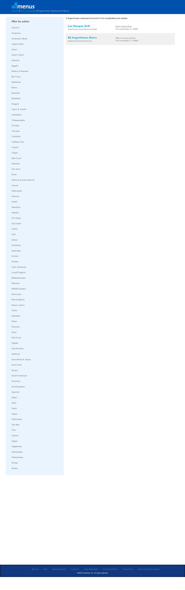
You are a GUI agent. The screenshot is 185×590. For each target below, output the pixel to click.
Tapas (14, 413)
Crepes (15, 147)
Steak (14, 397)
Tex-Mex (16, 424)
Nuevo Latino (18, 304)
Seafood (16, 353)
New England (18, 299)
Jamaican (16, 245)
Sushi (14, 408)
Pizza (14, 332)
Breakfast (16, 98)
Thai (14, 429)
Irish (14, 234)
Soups (15, 370)
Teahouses (17, 419)
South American (19, 375)
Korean (15, 255)
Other (14, 310)
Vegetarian (17, 446)
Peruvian (16, 326)
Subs (14, 402)
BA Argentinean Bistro (82, 37)
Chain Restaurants (91, 569)
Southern (16, 381)
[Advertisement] (27, 520)
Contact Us (75, 569)
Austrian (16, 60)
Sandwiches (17, 348)
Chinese (16, 130)
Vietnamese (17, 457)
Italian (15, 239)
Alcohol (15, 27)
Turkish (15, 435)
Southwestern (18, 386)
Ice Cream (16, 223)
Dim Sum (16, 168)
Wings (15, 462)
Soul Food (17, 364)
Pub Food (16, 337)
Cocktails (16, 136)
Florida (15, 11)
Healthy (15, 212)
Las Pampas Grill (79, 26)
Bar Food (16, 76)
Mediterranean (19, 277)
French (15, 185)
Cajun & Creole (19, 109)
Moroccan (16, 294)
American (16, 33)
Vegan (15, 440)
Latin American (19, 266)
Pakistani (16, 315)
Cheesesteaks (18, 120)
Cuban (15, 152)
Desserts (16, 163)
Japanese (16, 250)
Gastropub (17, 190)
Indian (15, 228)
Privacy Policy (127, 569)
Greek (14, 201)
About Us (35, 569)
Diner (14, 174)
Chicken (16, 125)
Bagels (15, 65)
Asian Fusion (18, 54)
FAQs (45, 569)
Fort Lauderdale (28, 11)
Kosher (15, 261)
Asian (14, 49)
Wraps (15, 468)
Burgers (15, 103)
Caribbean (17, 114)
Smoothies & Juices (21, 359)
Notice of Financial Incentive (148, 569)
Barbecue (16, 81)
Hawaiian (16, 207)
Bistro (14, 87)
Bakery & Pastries (20, 71)
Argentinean (18, 43)
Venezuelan (17, 451)
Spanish (16, 391)
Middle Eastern (19, 288)
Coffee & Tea (18, 141)
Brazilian (16, 92)
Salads (15, 343)
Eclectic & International (23, 179)
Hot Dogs (16, 217)
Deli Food (16, 158)
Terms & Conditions (110, 569)
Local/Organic (19, 272)
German (15, 196)
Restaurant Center (59, 569)
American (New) (19, 38)
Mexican (16, 283)
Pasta (14, 321)
